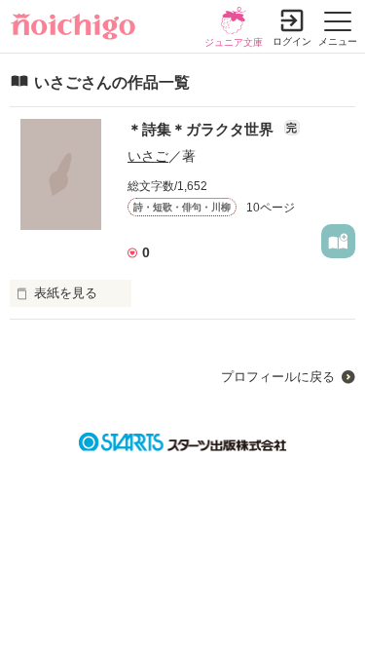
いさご (148, 156)
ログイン (292, 41)
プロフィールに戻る (278, 376)
